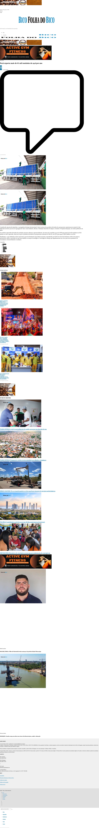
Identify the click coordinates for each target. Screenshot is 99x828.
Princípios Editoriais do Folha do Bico (7, 777)
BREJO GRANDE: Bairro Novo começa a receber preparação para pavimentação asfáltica (4, 303)
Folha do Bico (5, 69)
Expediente (2, 775)
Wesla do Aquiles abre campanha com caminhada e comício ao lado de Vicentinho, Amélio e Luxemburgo (4, 340)
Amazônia (2, 60)
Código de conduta (3, 780)
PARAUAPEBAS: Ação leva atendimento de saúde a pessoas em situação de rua (23, 429)
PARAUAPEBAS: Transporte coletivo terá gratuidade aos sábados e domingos (23, 460)
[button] (11, 809)
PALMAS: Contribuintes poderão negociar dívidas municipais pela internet (22, 522)
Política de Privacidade (4, 782)
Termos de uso (2, 784)
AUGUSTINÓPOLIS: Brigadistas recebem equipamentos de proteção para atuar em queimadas (4, 376)
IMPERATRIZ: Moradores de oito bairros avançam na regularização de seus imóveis (25, 553)
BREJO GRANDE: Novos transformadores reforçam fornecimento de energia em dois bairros (27, 491)
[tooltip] (4, 244)
